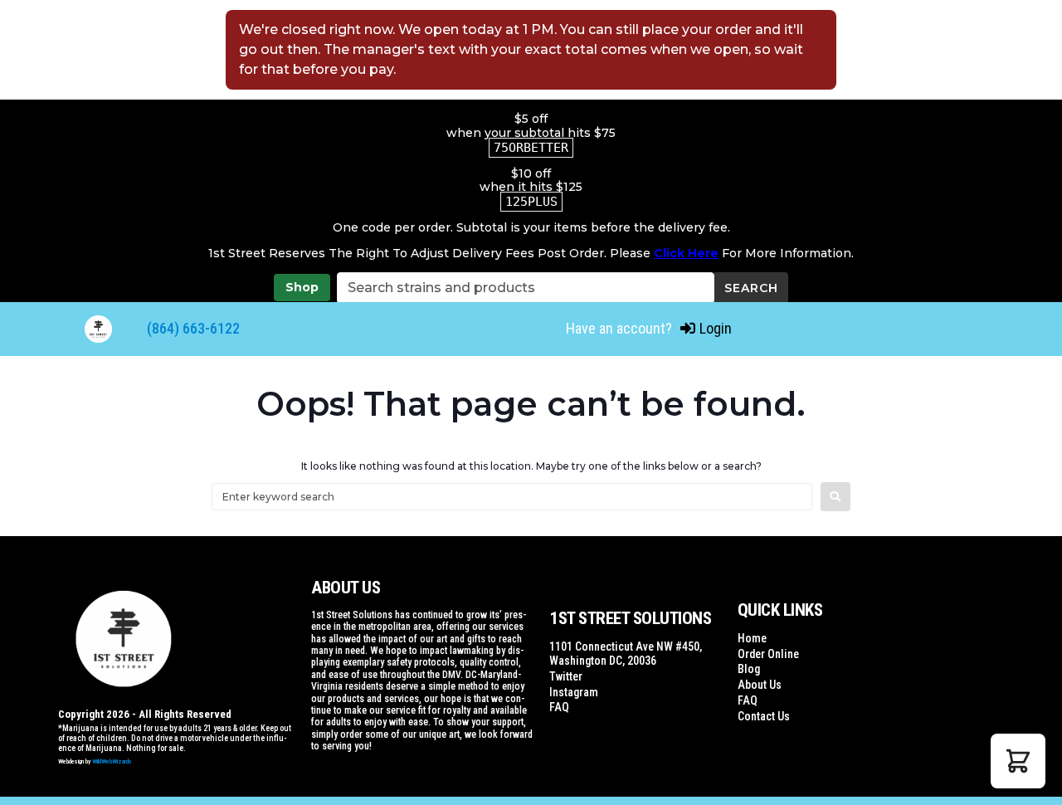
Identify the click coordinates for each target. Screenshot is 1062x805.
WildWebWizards (112, 761)
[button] (1018, 761)
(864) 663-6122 (193, 328)
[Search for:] (512, 496)
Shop (302, 287)
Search (751, 288)
